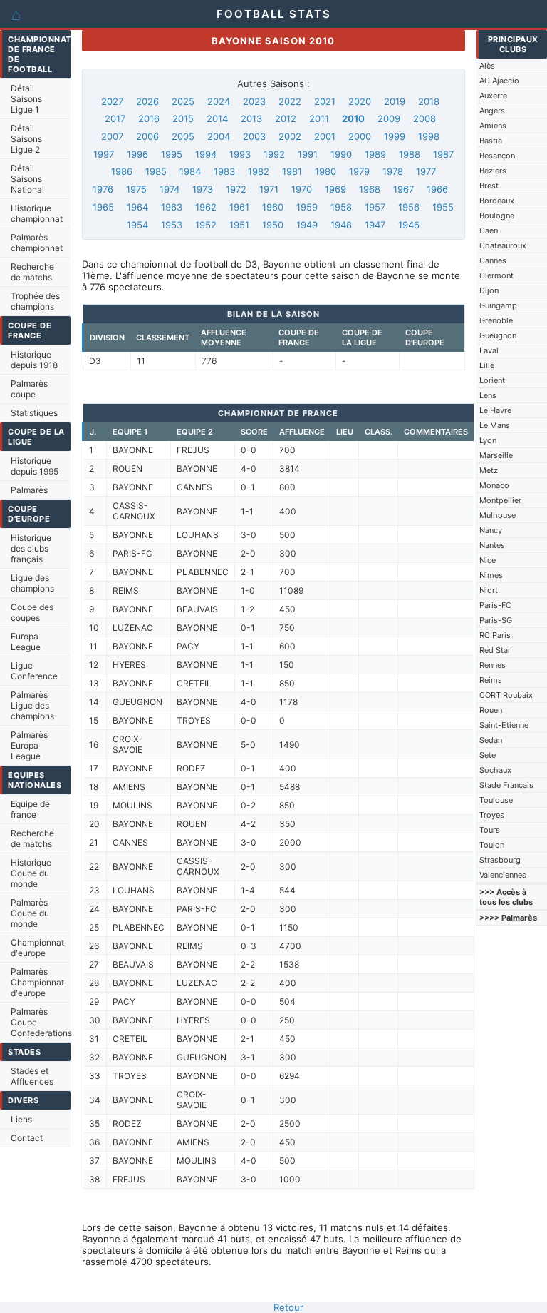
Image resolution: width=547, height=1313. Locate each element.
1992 (274, 154)
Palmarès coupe (29, 389)
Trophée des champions (35, 301)
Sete (487, 755)
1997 (103, 154)
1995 (171, 154)
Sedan (490, 740)
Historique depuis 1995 (34, 466)
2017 (115, 118)
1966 (437, 189)
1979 (359, 171)
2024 (218, 101)
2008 (424, 118)
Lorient (492, 380)
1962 (206, 207)
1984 (190, 171)
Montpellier (500, 500)
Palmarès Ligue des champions (32, 705)
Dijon (489, 290)
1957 (375, 207)
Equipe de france (30, 809)
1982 (258, 171)
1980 (325, 171)
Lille (486, 365)
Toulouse (496, 800)
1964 (137, 207)
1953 (171, 224)
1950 (272, 224)
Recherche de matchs (32, 272)
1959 (307, 207)
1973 (202, 189)
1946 (409, 224)
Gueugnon (497, 335)
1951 (239, 224)
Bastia (490, 141)
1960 (272, 207)
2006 (147, 136)
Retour (288, 1307)
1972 (236, 189)
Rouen (490, 710)
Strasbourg (500, 860)
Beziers (492, 171)
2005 (183, 136)
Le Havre (495, 410)
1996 (137, 154)
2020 (359, 101)
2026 (147, 101)
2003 (254, 136)
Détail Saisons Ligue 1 (26, 99)
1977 (426, 171)
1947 (375, 224)
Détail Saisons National (27, 179)
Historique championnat (37, 213)
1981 (292, 171)
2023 (254, 101)
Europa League (26, 641)
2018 (428, 101)
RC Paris (495, 635)
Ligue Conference (34, 670)
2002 (289, 136)
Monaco (494, 485)
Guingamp (498, 305)
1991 (308, 154)
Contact (27, 1137)
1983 (224, 171)
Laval (489, 350)
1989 (375, 154)
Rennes (492, 665)
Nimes (491, 575)
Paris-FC (495, 605)
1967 (403, 189)
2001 (324, 136)
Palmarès (29, 490)
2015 (183, 118)
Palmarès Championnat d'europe (37, 982)
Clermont (496, 275)
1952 (206, 224)
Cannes (492, 260)
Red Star (495, 650)
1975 (136, 189)
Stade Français (506, 785)
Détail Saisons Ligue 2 (26, 139)
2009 (388, 118)
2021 (324, 101)
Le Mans (494, 425)
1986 (121, 171)
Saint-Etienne (503, 725)
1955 (443, 207)
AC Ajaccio (499, 81)
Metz (488, 470)
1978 (392, 171)
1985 (156, 171)
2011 (319, 118)
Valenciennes (502, 875)
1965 (103, 207)
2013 (251, 118)
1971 (268, 189)
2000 (359, 136)
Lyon (487, 440)
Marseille (496, 455)
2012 (285, 118)
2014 (217, 118)
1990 (341, 154)
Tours (489, 830)
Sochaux (495, 770)
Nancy (490, 530)
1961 (239, 207)
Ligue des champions (32, 583)
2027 (112, 101)
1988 (409, 154)
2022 (289, 101)
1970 (301, 189)
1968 (369, 189)
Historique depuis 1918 (34, 359)
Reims (490, 680)
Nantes (492, 545)
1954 (137, 224)
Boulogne (496, 215)
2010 (353, 118)
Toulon (491, 845)
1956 (409, 207)
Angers (492, 111)
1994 (206, 154)
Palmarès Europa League (29, 745)
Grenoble (496, 320)
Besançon (497, 156)
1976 (103, 189)
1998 (428, 136)
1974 (169, 189)
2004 (218, 136)
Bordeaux (496, 201)
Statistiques (34, 412)
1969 (335, 189)
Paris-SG (495, 620)
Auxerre (493, 96)
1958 (341, 207)
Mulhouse (497, 515)
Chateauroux (502, 245)
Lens (487, 395)
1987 (443, 154)
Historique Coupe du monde (31, 873)
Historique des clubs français (31, 548)
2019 (394, 101)
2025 (183, 101)
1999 (394, 136)
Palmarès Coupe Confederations (41, 1022)
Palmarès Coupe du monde (30, 913)
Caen (488, 230)
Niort (488, 590)
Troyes (491, 815)
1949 (307, 224)
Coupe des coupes (32, 612)
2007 (112, 136)
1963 (171, 207)
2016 (149, 118)
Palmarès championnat (37, 242)
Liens (21, 1119)
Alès (487, 66)
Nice (487, 560)
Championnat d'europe (37, 947)
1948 (341, 224)
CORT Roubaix (506, 695)
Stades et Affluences (32, 1076)
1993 (240, 154)
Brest (489, 186)
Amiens (492, 126)
